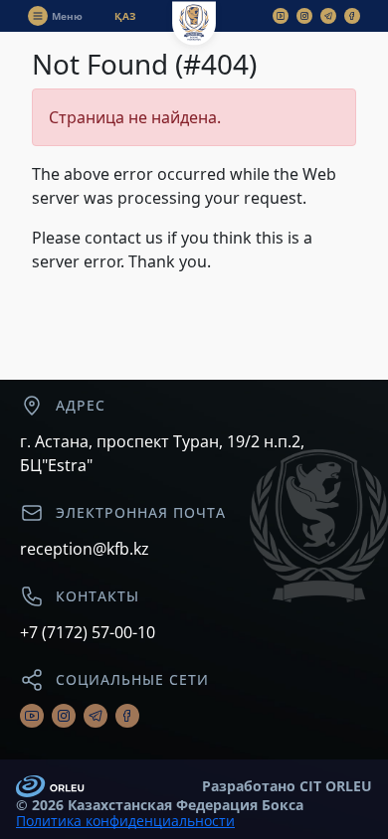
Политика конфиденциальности (125, 821)
